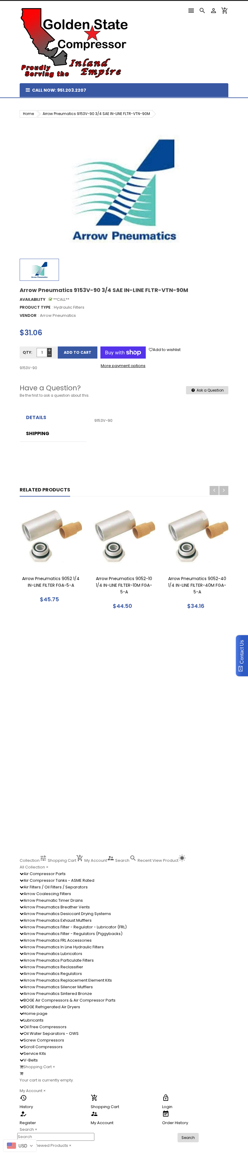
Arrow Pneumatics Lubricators (53, 953)
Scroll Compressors (43, 1047)
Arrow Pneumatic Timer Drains (53, 900)
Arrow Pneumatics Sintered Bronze (58, 993)
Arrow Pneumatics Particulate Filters (59, 960)
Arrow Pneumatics (58, 315)
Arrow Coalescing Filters (47, 894)
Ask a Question (210, 390)
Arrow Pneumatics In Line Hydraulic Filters (64, 947)
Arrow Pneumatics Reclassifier (53, 967)
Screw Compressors (44, 1040)
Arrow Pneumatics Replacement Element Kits (68, 980)
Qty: (27, 352)
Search (188, 1137)
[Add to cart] (59, 555)
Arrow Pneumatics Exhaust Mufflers (58, 920)
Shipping (37, 433)
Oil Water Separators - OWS (51, 1033)
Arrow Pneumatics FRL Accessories (58, 940)
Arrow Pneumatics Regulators (53, 973)
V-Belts (31, 1060)
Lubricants (34, 1020)
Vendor (28, 315)
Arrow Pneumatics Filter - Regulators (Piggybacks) (73, 934)
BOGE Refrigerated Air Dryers (52, 1007)
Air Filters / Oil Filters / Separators (56, 887)
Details (36, 417)
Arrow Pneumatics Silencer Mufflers (58, 987)
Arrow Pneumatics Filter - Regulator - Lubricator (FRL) (75, 927)
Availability (32, 299)
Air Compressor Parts (45, 874)
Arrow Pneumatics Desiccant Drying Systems (67, 914)
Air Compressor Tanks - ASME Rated (59, 880)
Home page (35, 1013)
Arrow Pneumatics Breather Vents (57, 907)
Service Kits (35, 1053)
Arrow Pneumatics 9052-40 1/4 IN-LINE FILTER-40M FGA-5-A (197, 585)
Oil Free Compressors (45, 1027)
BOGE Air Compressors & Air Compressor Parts (70, 1000)
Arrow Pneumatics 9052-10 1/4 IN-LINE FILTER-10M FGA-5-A (124, 585)
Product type (35, 307)
